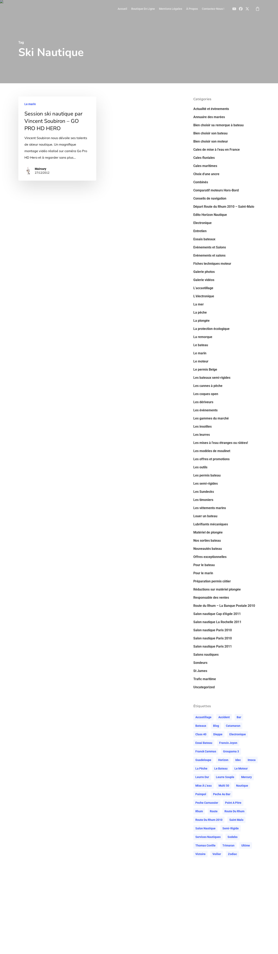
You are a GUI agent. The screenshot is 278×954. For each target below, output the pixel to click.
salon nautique (205, 828)
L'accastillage (203, 288)
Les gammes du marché (211, 418)
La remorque (202, 337)
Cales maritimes (205, 166)
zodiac (232, 854)
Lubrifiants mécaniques (210, 524)
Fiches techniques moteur (212, 264)
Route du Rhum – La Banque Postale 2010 (224, 606)
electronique (237, 734)
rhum (199, 811)
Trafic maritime (204, 679)
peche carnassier (206, 802)
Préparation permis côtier (212, 581)
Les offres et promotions (211, 459)
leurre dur (202, 777)
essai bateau (203, 742)
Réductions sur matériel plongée (217, 589)
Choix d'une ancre (206, 174)
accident (224, 717)
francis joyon (228, 742)
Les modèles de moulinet (211, 451)
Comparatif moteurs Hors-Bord (216, 190)
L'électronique (203, 296)
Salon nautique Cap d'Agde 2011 (217, 614)
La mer (198, 304)
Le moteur (200, 361)
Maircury (40, 168)
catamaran (233, 725)
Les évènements (205, 410)
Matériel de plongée (208, 532)
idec (238, 760)
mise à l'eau (203, 785)
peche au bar (221, 794)
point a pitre (233, 802)
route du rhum (234, 811)
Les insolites (202, 426)
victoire (200, 854)
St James (200, 671)
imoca (252, 760)
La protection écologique (211, 329)
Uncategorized (204, 687)
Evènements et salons (209, 255)
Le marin (30, 104)
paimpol (200, 794)
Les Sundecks (203, 492)
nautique (242, 785)
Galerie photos (204, 272)
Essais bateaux (204, 239)
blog (216, 725)
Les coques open (205, 394)
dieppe (217, 734)
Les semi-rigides (205, 483)
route (214, 811)
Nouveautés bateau (207, 549)
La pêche (200, 312)
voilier (216, 854)
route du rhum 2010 (208, 819)
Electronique (202, 223)
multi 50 (224, 785)
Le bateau (200, 345)
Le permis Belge (205, 369)
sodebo (233, 837)
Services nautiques (208, 837)
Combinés (200, 182)
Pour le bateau (204, 565)
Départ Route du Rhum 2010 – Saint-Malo (223, 207)
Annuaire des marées (209, 117)
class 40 (200, 734)
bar (239, 717)
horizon (223, 760)
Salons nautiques (206, 654)
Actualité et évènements (211, 109)
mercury (246, 777)
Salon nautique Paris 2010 (212, 630)
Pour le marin (203, 573)
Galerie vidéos (203, 280)
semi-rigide (230, 828)
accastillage (203, 717)
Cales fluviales (204, 158)
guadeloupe (203, 760)
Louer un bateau (205, 516)
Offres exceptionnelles (210, 557)
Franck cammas (205, 751)
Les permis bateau (207, 475)
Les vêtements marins (209, 508)
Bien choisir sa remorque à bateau (218, 125)
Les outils (200, 467)
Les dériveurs (203, 402)
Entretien (200, 231)
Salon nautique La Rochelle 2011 (217, 622)
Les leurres (201, 435)
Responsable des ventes (211, 597)
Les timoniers (203, 500)
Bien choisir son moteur (210, 141)
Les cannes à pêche (207, 386)
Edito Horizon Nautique (210, 215)
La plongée (201, 321)
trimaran (228, 845)
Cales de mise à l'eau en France (216, 149)
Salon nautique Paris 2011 (212, 646)
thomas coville (205, 845)
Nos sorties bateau (207, 540)
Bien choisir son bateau (210, 133)
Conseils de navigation (209, 198)
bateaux (200, 725)
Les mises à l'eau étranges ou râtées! (220, 443)
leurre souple (225, 777)
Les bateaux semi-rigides (211, 378)
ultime (245, 845)
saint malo (236, 819)
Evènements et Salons (209, 247)
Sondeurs (200, 663)
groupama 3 (231, 751)
